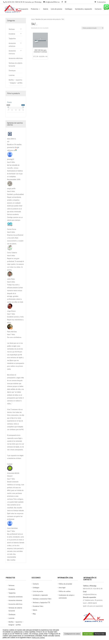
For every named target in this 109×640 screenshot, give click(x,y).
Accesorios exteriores (12, 44)
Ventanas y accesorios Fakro (42, 599)
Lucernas (12, 75)
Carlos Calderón (12, 253)
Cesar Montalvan (12, 528)
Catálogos (68, 9)
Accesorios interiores (12, 52)
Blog (34, 614)
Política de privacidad (65, 584)
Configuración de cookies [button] (72, 634)
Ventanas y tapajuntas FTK (41, 602)
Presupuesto (23, 9)
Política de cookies (65, 591)
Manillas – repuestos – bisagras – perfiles (15, 81)
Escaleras (12, 34)
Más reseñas (11, 560)
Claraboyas (12, 70)
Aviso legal (62, 587)
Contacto (98, 9)
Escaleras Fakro (38, 606)
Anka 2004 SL (11, 139)
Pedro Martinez (12, 331)
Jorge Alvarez (11, 311)
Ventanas (12, 29)
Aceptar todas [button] (88, 634)
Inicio (32, 19)
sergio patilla (11, 188)
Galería (45, 9)
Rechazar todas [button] (100, 634)
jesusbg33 (10, 159)
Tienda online (9, 9)
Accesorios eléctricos (16, 58)
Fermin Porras (11, 229)
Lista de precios (56, 9)
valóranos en (11, 150)
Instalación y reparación (83, 9)
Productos (34, 9)
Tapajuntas (12, 38)
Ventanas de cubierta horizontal (15, 64)
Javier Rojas (11, 279)
